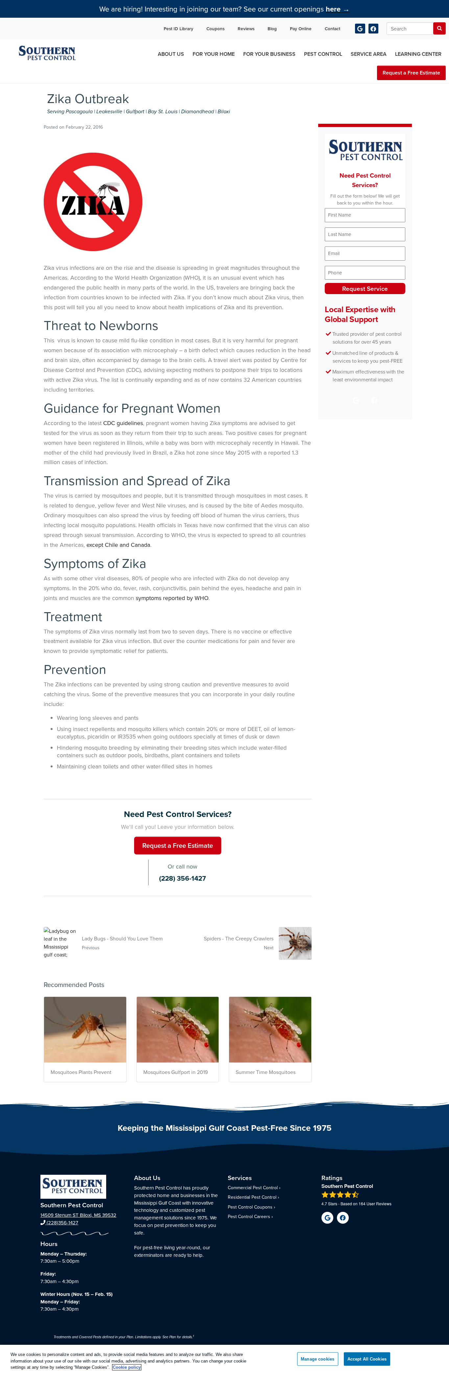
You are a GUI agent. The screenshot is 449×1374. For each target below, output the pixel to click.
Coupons (215, 28)
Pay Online (301, 28)
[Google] (360, 29)
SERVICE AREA (369, 54)
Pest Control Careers (249, 1216)
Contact (332, 28)
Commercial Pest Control (253, 1187)
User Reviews (375, 1203)
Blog (272, 28)
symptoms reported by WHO (172, 598)
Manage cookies (317, 1358)
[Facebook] (373, 29)
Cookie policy (127, 1367)
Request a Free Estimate (411, 72)
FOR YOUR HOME (214, 54)
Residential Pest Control (252, 1197)
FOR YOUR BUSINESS (269, 54)
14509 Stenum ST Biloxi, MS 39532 (78, 1215)
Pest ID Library (178, 28)
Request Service (365, 288)
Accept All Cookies (367, 1358)
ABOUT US (171, 54)
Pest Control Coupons (250, 1207)
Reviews (246, 28)
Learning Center (418, 54)
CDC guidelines (123, 423)
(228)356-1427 (61, 1222)
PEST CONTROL (323, 54)
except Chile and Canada (118, 545)
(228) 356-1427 (182, 878)
